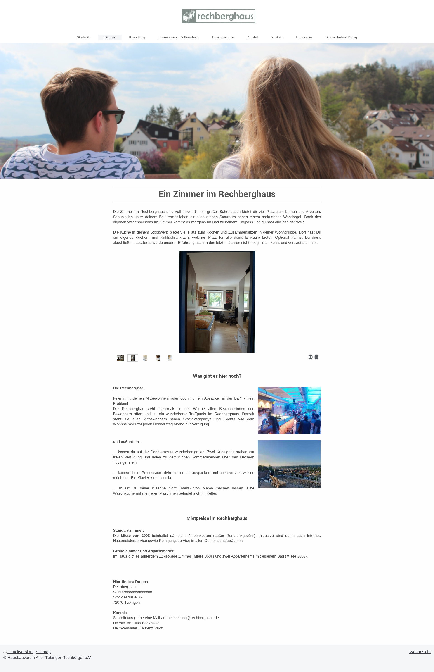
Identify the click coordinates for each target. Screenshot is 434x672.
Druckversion (20, 652)
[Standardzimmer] (120, 358)
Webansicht (420, 652)
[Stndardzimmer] (133, 358)
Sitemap (43, 652)
